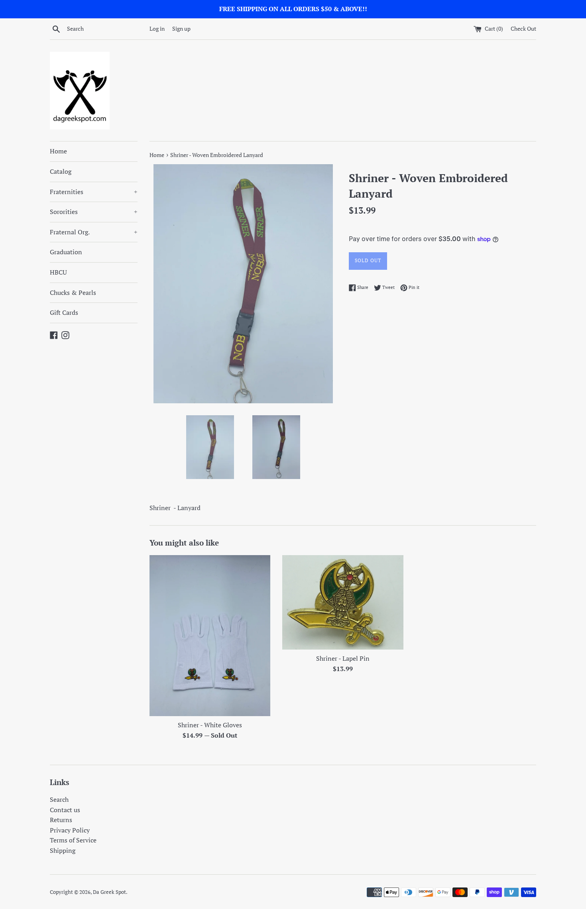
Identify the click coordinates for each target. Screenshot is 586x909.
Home (58, 151)
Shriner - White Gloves (210, 725)
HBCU (58, 272)
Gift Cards (64, 312)
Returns (61, 819)
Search (59, 799)
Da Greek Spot (109, 892)
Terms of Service (73, 840)
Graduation (66, 251)
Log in (157, 28)
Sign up (181, 28)
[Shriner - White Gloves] (209, 635)
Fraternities (94, 191)
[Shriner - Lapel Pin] (342, 602)
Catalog (60, 171)
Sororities (94, 211)
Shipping (62, 850)
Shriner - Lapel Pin (343, 658)
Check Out (523, 28)
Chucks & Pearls (73, 292)
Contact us (65, 809)
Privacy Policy (70, 830)
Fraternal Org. (94, 232)
